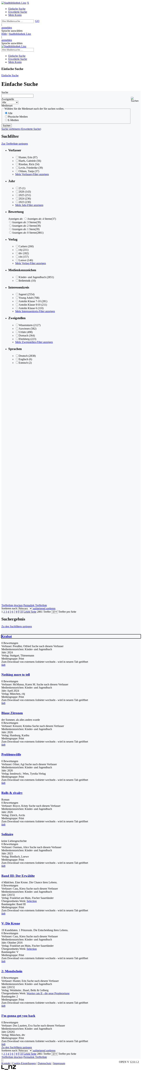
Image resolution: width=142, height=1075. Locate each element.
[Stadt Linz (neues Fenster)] (8, 1068)
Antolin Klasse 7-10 (30, 301)
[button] (136, 99)
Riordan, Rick (26, 164)
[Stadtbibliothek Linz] (13, 2)
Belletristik (24, 280)
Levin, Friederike (28, 167)
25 (20, 188)
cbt (20, 256)
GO (37, 21)
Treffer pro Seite (67, 611)
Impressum (59, 1063)
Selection (32, 901)
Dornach (23, 335)
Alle (10, 113)
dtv (20, 253)
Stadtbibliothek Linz (20, 33)
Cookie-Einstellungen (24, 1063)
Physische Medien (18, 116)
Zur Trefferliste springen (14, 143)
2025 (21, 195)
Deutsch (23, 355)
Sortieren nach (9, 608)
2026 (21, 191)
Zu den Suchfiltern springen (16, 626)
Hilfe (4, 33)
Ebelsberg (24, 338)
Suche (4, 92)
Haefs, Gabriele (27, 160)
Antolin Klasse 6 (28, 308)
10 (21, 611)
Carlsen (23, 246)
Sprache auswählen (12, 30)
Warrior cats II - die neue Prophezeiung (48, 993)
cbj (20, 249)
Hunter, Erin (25, 157)
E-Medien (13, 120)
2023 (21, 202)
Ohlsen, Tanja (26, 171)
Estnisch (23, 362)
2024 (21, 198)
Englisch (23, 359)
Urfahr (22, 332)
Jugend (22, 294)
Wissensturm (26, 325)
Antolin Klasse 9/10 (30, 304)
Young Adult (26, 297)
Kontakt (5, 1063)
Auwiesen (24, 328)
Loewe (22, 260)
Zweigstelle (7, 99)
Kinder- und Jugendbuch (32, 277)
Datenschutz (44, 1063)
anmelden (6, 27)
